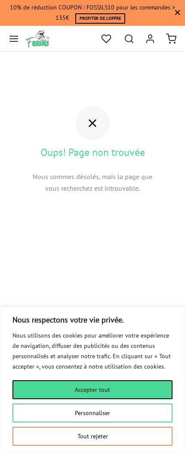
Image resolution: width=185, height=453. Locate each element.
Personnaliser (92, 413)
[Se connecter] (150, 39)
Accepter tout (92, 390)
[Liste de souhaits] (107, 39)
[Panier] (171, 39)
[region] (92, 380)
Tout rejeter (92, 436)
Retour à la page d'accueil (92, 214)
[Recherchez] (129, 39)
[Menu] (14, 39)
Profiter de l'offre (100, 18)
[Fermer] (177, 12)
